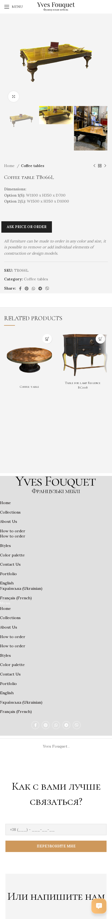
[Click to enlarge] (13, 96)
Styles (5, 545)
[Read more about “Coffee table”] (47, 339)
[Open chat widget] (99, 906)
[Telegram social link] (40, 288)
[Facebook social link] (20, 288)
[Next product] (105, 166)
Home (9, 166)
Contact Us (10, 564)
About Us (8, 521)
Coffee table (29, 387)
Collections (10, 512)
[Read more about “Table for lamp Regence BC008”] (100, 339)
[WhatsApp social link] (33, 288)
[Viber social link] (47, 288)
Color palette (12, 555)
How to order (12, 531)
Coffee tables (32, 166)
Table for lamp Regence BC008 (83, 385)
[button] (56, 603)
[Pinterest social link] (26, 288)
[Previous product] (94, 166)
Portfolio (8, 573)
